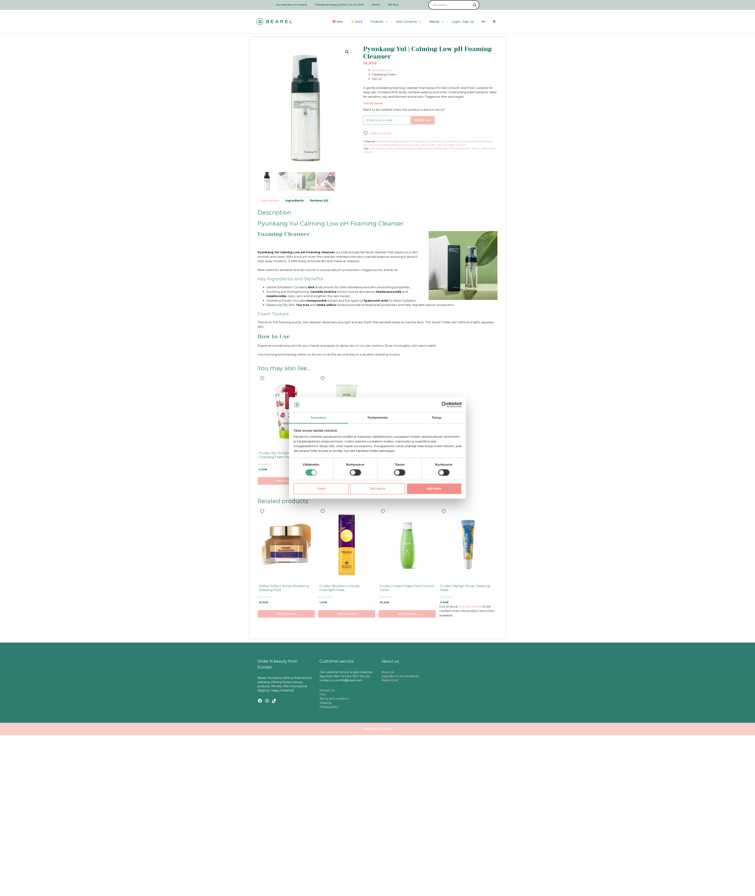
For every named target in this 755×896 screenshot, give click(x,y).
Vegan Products (457, 144)
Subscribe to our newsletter (400, 676)
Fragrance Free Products (478, 141)
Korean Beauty (384, 141)
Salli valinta (377, 488)
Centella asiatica (385, 148)
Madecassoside (423, 148)
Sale (417, 144)
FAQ (322, 694)
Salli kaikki (434, 488)
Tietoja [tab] (436, 417)
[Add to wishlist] (263, 378)
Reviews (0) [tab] (319, 200)
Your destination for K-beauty (291, 5)
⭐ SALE (357, 21)
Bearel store (389, 680)
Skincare (442, 144)
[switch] (355, 472)
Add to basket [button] (286, 480)
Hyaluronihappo (405, 148)
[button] (347, 51)
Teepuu (476, 148)
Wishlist (376, 5)
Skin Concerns (406, 21)
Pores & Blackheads (385, 144)
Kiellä (321, 488)
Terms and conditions (334, 698)
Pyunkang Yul (382, 70)
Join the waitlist (470, 606)
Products (376, 21)
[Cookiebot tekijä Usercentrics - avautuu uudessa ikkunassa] (444, 405)
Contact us (326, 690)
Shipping (325, 702)
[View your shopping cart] (494, 22)
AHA (372, 148)
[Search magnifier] (474, 5)
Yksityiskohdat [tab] (377, 417)
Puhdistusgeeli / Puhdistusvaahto (452, 148)
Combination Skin (453, 141)
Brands (434, 21)
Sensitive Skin (428, 144)
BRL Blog (393, 5)
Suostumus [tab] (319, 417)
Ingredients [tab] (294, 200)
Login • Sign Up (463, 21)
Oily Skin (368, 144)
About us (387, 672)
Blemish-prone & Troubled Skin (412, 141)
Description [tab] (270, 200)
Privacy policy (328, 707)
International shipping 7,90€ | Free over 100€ (339, 5)
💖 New (337, 21)
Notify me (423, 120)
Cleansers (436, 141)
